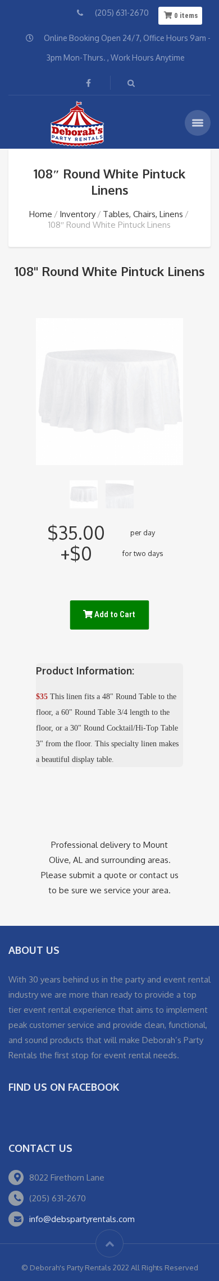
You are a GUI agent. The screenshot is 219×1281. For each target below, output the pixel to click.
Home (40, 214)
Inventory (77, 214)
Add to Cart (114, 614)
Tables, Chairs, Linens (143, 214)
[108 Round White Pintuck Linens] (84, 494)
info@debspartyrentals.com (82, 1219)
